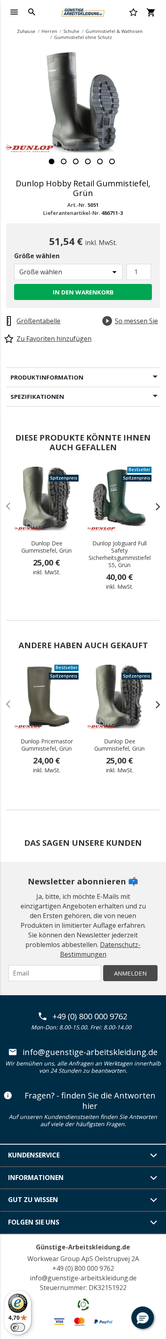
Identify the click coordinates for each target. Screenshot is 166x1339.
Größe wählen (37, 255)
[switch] (17, 1327)
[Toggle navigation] (14, 12)
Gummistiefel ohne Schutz (83, 37)
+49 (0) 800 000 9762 (89, 1016)
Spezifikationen (37, 396)
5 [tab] (100, 161)
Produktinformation (46, 377)
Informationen (36, 1177)
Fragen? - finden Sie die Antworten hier (90, 1100)
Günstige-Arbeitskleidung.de (83, 1247)
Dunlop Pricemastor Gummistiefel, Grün (47, 745)
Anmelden (130, 973)
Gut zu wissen (33, 1199)
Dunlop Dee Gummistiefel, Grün (46, 547)
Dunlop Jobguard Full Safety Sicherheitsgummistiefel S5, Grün (120, 554)
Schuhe (71, 31)
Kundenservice (34, 1155)
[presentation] (154, 506)
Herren (49, 31)
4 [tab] (88, 161)
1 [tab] (51, 161)
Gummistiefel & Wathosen (114, 31)
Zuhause (26, 31)
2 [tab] (63, 161)
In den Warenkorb (83, 292)
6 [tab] (112, 161)
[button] (142, 1317)
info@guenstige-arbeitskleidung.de (90, 1052)
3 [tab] (76, 161)
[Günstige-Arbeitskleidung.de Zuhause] (83, 11)
